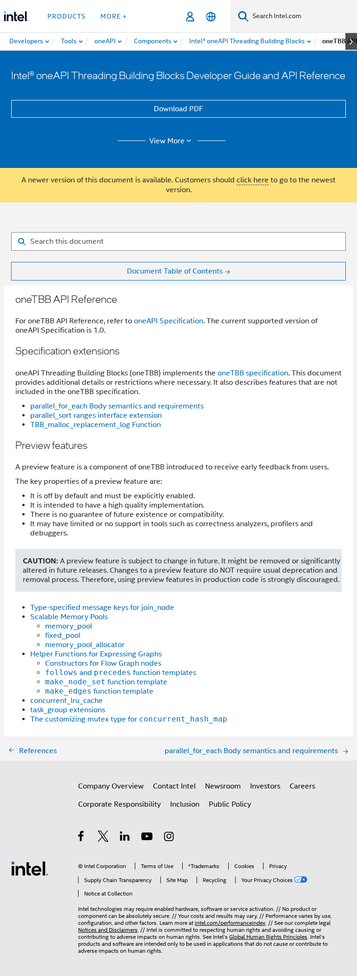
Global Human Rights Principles (268, 936)
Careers (302, 786)
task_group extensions (67, 710)
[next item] (351, 41)
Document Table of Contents (175, 271)
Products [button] (66, 16)
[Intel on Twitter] (103, 837)
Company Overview (111, 786)
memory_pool (68, 626)
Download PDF (178, 109)
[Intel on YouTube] (147, 837)
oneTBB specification (253, 373)
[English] (211, 16)
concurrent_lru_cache (66, 700)
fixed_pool (62, 635)
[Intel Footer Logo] (29, 868)
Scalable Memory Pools (69, 617)
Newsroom (223, 786)
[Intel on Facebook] (81, 837)
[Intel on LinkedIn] (125, 837)
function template (106, 682)
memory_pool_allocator (85, 644)
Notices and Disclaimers (108, 929)
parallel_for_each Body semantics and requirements (117, 406)
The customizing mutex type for (128, 719)
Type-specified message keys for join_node (102, 607)
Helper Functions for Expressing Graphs (96, 654)
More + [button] (113, 16)
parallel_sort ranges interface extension (96, 415)
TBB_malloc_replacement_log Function (95, 424)
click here (253, 180)
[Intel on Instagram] (169, 837)
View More (167, 141)
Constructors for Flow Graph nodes (103, 663)
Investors (265, 786)
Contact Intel (174, 786)
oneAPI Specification (168, 321)
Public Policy (230, 804)
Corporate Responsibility (119, 804)
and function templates (120, 672)
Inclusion (184, 804)
